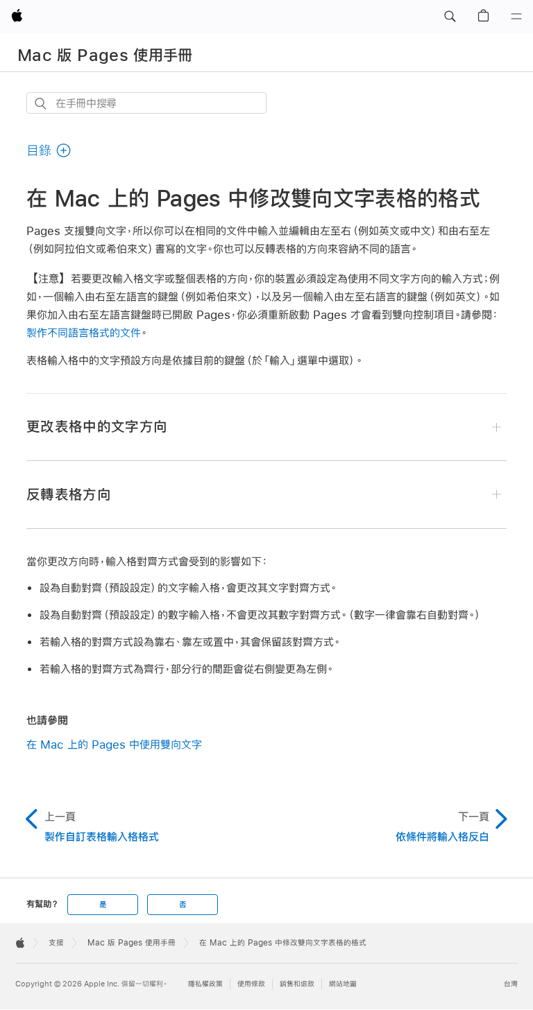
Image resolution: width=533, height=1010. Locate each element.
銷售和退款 (297, 984)
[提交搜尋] (41, 103)
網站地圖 (343, 984)
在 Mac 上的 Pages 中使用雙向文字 (114, 744)
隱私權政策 (205, 984)
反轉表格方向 (68, 494)
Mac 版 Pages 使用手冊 (105, 54)
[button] (449, 16)
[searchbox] (146, 103)
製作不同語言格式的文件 (83, 332)
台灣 (511, 984)
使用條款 (251, 984)
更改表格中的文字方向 (97, 426)
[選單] (516, 16)
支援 (56, 943)
